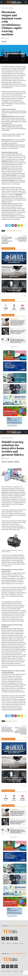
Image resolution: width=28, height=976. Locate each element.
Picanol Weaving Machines (11, 230)
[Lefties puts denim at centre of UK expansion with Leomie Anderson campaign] (5, 331)
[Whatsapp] (18, 225)
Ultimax (19, 230)
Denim (13, 285)
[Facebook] (6, 225)
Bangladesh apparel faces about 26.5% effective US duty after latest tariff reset (17, 341)
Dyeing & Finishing (14, 269)
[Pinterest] (15, 225)
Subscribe (22, 304)
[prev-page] (22, 295)
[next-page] (25, 295)
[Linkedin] (12, 225)
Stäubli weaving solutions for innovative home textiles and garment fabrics (20, 239)
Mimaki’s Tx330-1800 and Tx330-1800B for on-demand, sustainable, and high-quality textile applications (7, 240)
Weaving (11, 8)
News (6, 8)
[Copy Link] (21, 225)
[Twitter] (9, 225)
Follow (14, 304)
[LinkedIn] (3, 966)
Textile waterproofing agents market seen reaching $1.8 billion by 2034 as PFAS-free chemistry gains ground (14, 274)
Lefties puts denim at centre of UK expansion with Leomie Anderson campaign (14, 288)
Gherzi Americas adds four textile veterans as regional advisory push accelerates (14, 260)
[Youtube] (16, 966)
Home (3, 8)
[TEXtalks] (14, 2)
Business (13, 257)
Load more (13, 346)
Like (6, 304)
